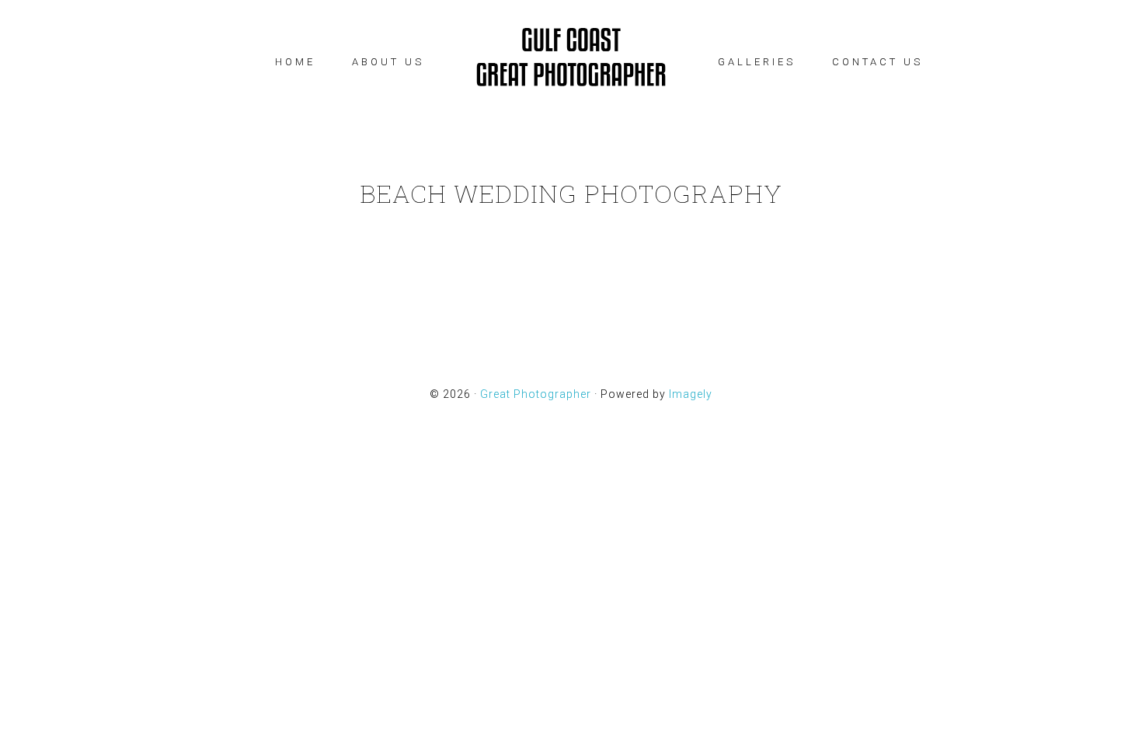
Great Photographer (571, 58)
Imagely (690, 394)
